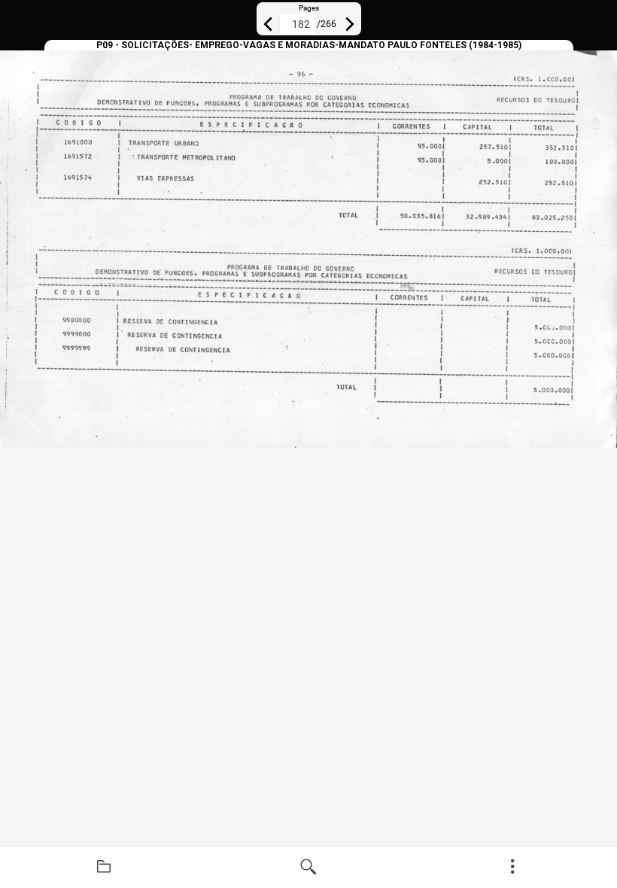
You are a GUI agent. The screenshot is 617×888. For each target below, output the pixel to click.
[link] (104, 867)
